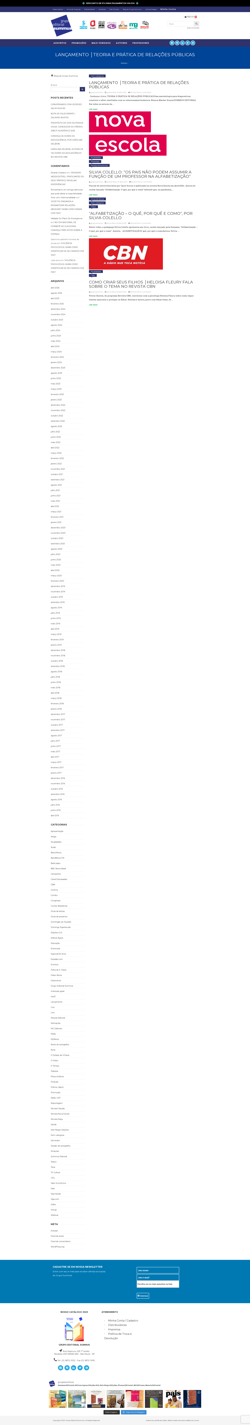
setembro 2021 (57, 480)
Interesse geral (57, 991)
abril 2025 (55, 298)
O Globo (54, 1060)
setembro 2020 (58, 543)
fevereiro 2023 (57, 394)
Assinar (144, 1295)
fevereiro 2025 (57, 304)
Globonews (56, 980)
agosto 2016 (56, 799)
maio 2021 (55, 501)
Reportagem (57, 1103)
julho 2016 (55, 805)
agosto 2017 (56, 735)
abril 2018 (55, 693)
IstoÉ (53, 996)
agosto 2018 (56, 671)
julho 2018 (55, 677)
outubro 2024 (57, 320)
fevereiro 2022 (57, 458)
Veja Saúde (56, 1194)
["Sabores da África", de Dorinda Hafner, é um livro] (135, 1399)
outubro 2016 (57, 789)
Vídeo (93, 207)
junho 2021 (56, 496)
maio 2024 (55, 341)
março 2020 (56, 575)
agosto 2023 (56, 373)
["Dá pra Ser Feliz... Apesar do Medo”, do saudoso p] (154, 1399)
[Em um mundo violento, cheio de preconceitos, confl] (58, 1399)
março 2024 (56, 352)
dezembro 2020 (58, 527)
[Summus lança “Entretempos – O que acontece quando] (192, 1399)
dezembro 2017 (58, 714)
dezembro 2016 (58, 778)
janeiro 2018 (56, 709)
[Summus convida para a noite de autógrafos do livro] (96, 1399)
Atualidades (96, 158)
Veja (53, 1188)
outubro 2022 (57, 416)
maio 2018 (55, 687)
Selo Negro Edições (60, 1130)
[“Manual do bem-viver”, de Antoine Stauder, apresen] (77, 1399)
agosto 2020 (56, 549)
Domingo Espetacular (61, 927)
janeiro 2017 (56, 773)
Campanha (56, 874)
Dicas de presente (59, 916)
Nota (53, 1050)
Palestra (54, 1071)
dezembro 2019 (58, 586)
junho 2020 (56, 559)
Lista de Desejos (151, 9)
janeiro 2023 (56, 400)
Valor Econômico (58, 1183)
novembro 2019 (58, 591)
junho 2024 (56, 336)
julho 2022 (55, 432)
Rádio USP (56, 1098)
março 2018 (56, 698)
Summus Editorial (59, 1156)
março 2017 (56, 762)
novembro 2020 (58, 533)
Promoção (55, 1092)
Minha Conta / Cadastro (123, 1320)
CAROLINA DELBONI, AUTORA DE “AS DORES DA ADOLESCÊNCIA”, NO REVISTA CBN (67, 153)
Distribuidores (89, 9)
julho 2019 (55, 613)
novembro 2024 (58, 314)
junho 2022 (56, 437)
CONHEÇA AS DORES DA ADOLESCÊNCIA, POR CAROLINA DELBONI (66, 140)
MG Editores (56, 1028)
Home (124, 63)
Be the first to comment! (140, 92)
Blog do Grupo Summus (132, 9)
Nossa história (58, 9)
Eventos (54, 964)
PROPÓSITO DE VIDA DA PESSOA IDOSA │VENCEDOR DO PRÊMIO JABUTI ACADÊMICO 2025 (67, 127)
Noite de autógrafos (60, 1044)
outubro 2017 (57, 725)
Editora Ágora (57, 938)
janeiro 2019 (56, 645)
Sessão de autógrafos (60, 1146)
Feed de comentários (60, 1241)
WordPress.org (57, 1247)
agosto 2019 (56, 607)
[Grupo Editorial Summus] (61, 26)
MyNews (55, 1039)
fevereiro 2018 (57, 703)
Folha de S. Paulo (58, 970)
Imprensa (102, 9)
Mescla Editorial (58, 1018)
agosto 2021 (56, 485)
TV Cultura (55, 1172)
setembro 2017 (58, 730)
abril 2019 (55, 629)
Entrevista (95, 161)
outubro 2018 (57, 661)
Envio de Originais (73, 9)
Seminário (55, 1140)
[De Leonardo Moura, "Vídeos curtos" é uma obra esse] (115, 1399)
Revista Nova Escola (99, 165)
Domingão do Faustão (61, 922)
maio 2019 (55, 623)
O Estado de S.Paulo (60, 1055)
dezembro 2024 (58, 309)
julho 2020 (55, 554)
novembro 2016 (58, 783)
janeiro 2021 (56, 522)
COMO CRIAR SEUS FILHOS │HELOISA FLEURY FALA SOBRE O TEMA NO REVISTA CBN (141, 284)
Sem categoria (97, 76)
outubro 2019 (57, 597)
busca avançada (193, 28)
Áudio (53, 847)
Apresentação (57, 831)
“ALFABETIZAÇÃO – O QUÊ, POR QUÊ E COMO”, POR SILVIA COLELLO (141, 215)
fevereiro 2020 (57, 581)
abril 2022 (55, 448)
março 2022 (56, 453)
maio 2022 (55, 442)
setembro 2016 (57, 794)
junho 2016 (56, 810)
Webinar (54, 1215)
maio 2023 (55, 384)
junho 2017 (56, 746)
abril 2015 (55, 815)
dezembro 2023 (58, 368)
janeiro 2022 (56, 464)
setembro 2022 (58, 421)
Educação (55, 943)
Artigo (53, 836)
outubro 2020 (57, 538)
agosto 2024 (56, 325)
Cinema (54, 890)
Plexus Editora (57, 1076)
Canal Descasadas (59, 879)
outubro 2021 (57, 474)
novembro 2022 (58, 410)
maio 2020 (56, 565)
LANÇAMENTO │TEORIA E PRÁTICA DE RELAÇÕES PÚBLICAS (139, 84)
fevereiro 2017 (57, 767)
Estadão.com (57, 959)
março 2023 (56, 389)
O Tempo (55, 1066)
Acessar (54, 1231)
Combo (54, 895)
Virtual (54, 1210)
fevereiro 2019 (57, 639)
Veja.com (55, 1199)
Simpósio (55, 1151)
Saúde (54, 1124)
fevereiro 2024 (57, 357)
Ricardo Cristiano (58, 173)
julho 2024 (55, 330)
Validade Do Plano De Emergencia (66, 218)
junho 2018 (56, 682)
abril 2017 (55, 757)
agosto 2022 (56, 426)
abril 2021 (55, 506)
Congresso (56, 900)
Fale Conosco (114, 9)
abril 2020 (55, 570)
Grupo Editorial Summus (62, 986)
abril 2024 (55, 346)
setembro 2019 (58, 602)
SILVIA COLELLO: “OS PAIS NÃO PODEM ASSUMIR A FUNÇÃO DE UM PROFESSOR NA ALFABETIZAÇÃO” (140, 174)
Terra (53, 1167)
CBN (93, 275)
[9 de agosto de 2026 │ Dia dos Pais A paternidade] (173, 1399)
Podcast (54, 1082)
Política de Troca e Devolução (118, 1336)
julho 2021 (55, 490)
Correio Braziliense (59, 906)
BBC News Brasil (58, 868)
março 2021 (56, 511)
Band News (56, 852)
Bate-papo (55, 863)
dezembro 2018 (58, 650)
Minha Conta (168, 9)
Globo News (56, 975)
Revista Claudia (58, 1108)
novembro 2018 (58, 655)
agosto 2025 (56, 293)
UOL (53, 1178)
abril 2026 (55, 288)
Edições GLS (56, 932)
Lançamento (57, 1002)
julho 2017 (55, 741)
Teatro (54, 1162)
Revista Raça (57, 1119)
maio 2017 (55, 751)
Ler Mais (93, 109)
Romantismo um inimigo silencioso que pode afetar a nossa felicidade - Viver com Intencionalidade (67, 194)
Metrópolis (55, 1023)
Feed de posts (57, 1236)
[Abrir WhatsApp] (243, 1418)
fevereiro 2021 (57, 517)
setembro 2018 (58, 666)
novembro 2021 (58, 469)
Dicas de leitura (97, 199)
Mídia (53, 1034)
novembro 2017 (58, 719)
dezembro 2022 (58, 405)
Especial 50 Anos (58, 954)
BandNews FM (57, 858)
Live (53, 1007)
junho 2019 (56, 618)
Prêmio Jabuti (57, 1087)
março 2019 (56, 634)
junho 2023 (56, 378)
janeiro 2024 (56, 362)
